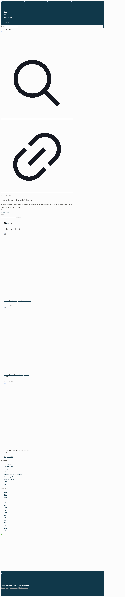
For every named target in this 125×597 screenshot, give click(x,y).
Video (6, 484)
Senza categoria (8, 477)
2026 (5, 492)
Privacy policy (14, 588)
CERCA (3, 215)
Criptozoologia (8, 466)
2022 (5, 502)
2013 (5, 525)
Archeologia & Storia (10, 464)
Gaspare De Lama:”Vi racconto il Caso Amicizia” (18, 200)
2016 (5, 518)
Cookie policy (5, 588)
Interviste (7, 471)
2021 (5, 505)
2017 (5, 515)
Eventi (6, 469)
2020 (5, 507)
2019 (5, 510)
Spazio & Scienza (9, 479)
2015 (5, 520)
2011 (5, 530)
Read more (5, 212)
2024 (5, 497)
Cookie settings (23, 588)
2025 (5, 495)
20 (1, 212)
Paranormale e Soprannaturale (13, 474)
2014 (5, 523)
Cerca (18, 217)
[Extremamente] (47, 5)
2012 (5, 528)
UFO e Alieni (7, 482)
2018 (5, 512)
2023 (5, 500)
